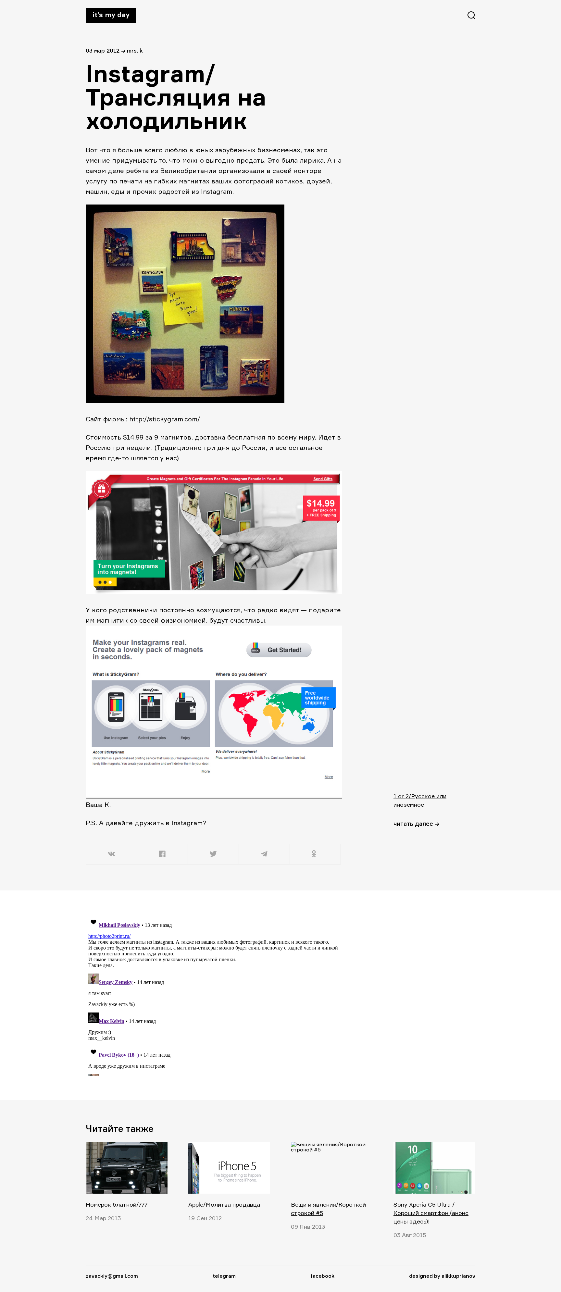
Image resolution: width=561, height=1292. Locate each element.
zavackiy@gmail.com (112, 1276)
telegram (224, 1276)
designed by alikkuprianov (442, 1276)
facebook (322, 1276)
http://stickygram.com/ (164, 419)
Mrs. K (135, 50)
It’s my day (111, 14)
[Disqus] (214, 995)
